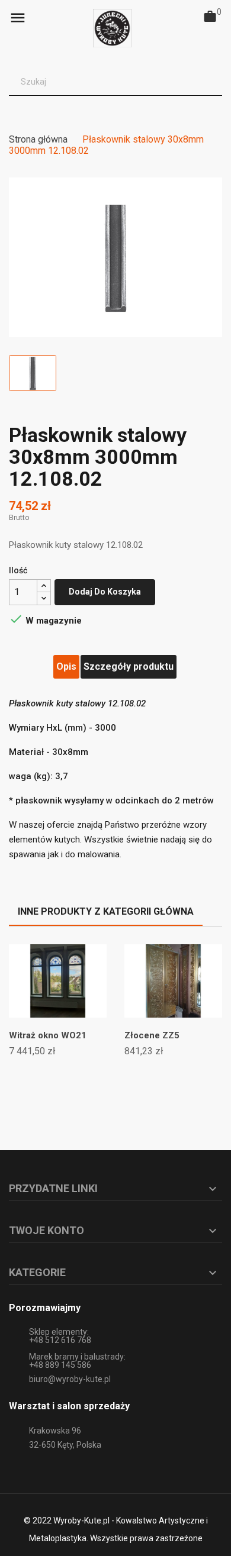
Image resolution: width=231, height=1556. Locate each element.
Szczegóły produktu (129, 666)
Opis (66, 666)
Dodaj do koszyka (105, 591)
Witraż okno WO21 (47, 1035)
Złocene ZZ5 (151, 1035)
